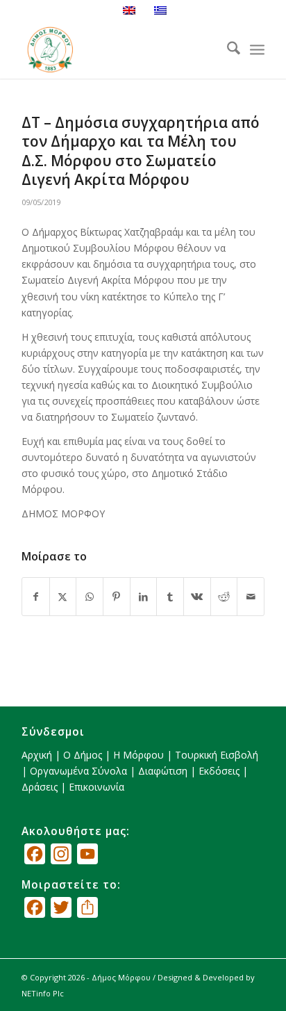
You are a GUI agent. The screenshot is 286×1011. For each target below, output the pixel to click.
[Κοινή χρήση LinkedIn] (144, 596)
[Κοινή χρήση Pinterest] (116, 596)
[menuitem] (226, 50)
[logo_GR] (119, 50)
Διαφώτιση (162, 770)
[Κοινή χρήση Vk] (197, 596)
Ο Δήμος (82, 754)
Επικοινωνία (96, 786)
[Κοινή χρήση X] (63, 596)
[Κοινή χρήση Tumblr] (170, 596)
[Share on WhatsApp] (89, 596)
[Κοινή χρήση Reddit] (224, 596)
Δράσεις (40, 786)
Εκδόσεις (219, 770)
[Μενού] (257, 50)
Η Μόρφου (138, 754)
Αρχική (37, 754)
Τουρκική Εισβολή (216, 754)
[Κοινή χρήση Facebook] (35, 596)
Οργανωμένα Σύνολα (78, 770)
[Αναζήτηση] (226, 50)
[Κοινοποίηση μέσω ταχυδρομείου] (250, 596)
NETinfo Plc (43, 993)
